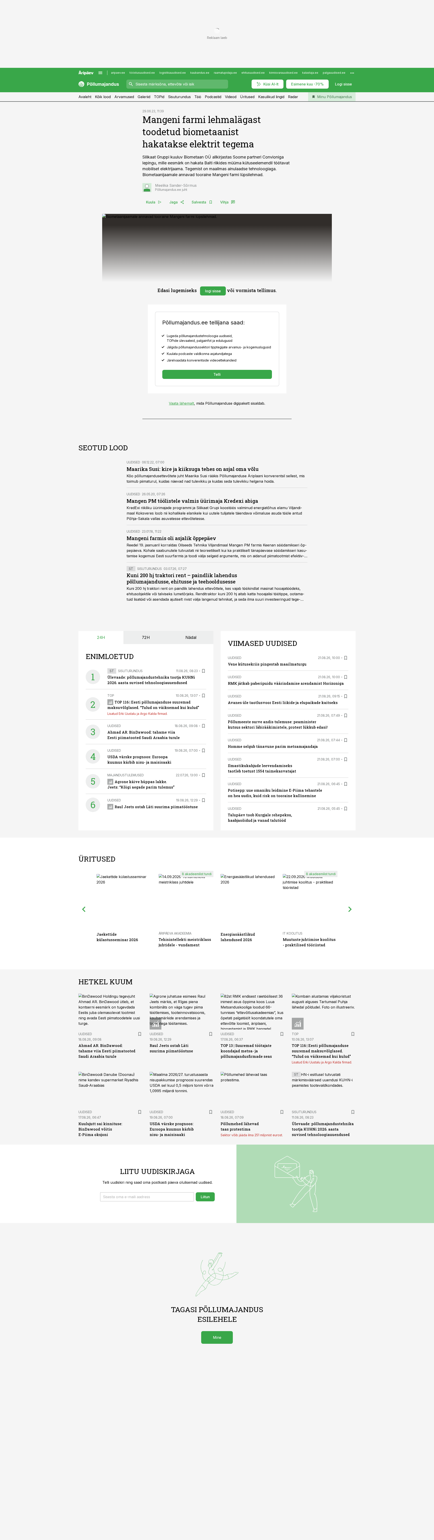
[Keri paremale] (350, 909)
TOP (110, 695)
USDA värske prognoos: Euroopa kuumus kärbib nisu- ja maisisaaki (172, 1129)
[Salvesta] (203, 671)
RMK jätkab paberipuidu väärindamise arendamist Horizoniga (286, 683)
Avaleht (84, 96)
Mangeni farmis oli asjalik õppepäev (171, 538)
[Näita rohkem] (352, 73)
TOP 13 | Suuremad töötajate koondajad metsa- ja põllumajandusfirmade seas (246, 1051)
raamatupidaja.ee (225, 72)
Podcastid (213, 96)
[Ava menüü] (100, 73)
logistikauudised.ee (172, 72)
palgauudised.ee (334, 72)
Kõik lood (103, 96)
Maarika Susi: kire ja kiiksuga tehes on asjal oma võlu (193, 469)
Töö (197, 96)
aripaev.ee (118, 72)
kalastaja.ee (310, 72)
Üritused (247, 96)
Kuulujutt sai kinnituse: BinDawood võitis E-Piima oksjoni (100, 1129)
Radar (293, 96)
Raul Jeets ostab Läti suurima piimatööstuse (156, 806)
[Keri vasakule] (83, 909)
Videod (230, 96)
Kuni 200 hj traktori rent (147, 588)
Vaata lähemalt (181, 403)
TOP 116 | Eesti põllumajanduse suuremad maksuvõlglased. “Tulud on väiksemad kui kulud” (321, 1051)
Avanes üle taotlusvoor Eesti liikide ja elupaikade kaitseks (283, 702)
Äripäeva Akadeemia (175, 933)
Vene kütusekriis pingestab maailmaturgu (267, 664)
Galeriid (144, 96)
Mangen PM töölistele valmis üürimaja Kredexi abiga (192, 501)
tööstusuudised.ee (142, 72)
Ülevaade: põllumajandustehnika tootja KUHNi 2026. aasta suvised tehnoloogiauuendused (323, 1129)
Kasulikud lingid (271, 96)
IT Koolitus (292, 933)
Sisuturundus (179, 96)
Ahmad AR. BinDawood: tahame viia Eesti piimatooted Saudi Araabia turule (106, 1051)
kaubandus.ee (199, 72)
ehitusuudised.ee (253, 72)
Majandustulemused (125, 775)
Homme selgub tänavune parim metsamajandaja (273, 746)
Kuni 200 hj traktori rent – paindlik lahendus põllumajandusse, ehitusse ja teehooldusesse (182, 578)
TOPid (159, 96)
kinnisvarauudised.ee (283, 72)
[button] (147, 1196)
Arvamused (124, 96)
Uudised (133, 462)
